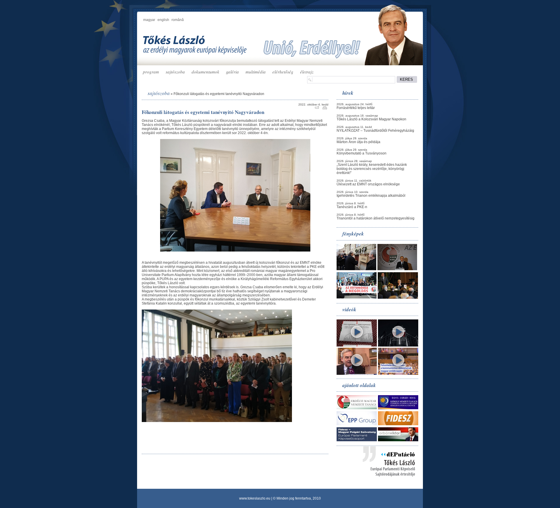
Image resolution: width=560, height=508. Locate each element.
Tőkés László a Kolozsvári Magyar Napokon (371, 119)
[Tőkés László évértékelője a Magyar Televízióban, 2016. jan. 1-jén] (357, 374)
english (163, 20)
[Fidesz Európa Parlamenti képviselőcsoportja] (357, 440)
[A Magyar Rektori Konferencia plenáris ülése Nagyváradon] (398, 298)
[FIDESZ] (398, 424)
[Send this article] (316, 108)
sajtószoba (175, 72)
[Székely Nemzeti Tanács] (398, 408)
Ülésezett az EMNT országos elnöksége (368, 184)
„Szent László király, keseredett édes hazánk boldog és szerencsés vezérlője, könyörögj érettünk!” (372, 169)
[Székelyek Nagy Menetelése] (357, 297)
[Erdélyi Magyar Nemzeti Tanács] (357, 408)
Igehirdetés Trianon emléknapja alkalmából (371, 196)
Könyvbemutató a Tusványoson (361, 153)
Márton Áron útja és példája (358, 142)
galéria (232, 72)
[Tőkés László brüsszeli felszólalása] (398, 374)
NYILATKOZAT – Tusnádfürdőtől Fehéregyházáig (375, 131)
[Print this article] (324, 108)
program (151, 72)
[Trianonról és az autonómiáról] (357, 345)
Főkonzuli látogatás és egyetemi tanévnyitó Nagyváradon (219, 94)
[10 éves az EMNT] (397, 269)
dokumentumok (205, 72)
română (178, 20)
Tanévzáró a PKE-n (352, 207)
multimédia (256, 72)
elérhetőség (282, 72)
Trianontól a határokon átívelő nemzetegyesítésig (375, 218)
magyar (149, 20)
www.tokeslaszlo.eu (254, 498)
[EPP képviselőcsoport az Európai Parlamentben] (357, 424)
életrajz (307, 72)
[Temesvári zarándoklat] (356, 269)
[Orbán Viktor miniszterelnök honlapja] (398, 440)
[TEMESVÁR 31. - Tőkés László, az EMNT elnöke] (398, 345)
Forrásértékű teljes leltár (356, 108)
